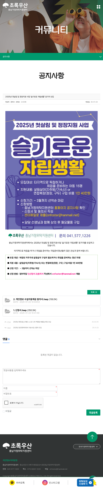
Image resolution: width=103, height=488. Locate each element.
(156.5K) (35, 299)
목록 (93, 292)
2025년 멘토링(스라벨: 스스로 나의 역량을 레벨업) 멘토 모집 (32, 322)
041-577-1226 (13, 469)
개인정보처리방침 (10, 460)
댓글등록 (93, 412)
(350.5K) (24, 310)
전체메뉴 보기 (98, 7)
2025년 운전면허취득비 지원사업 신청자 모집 (27, 328)
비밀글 (8, 411)
